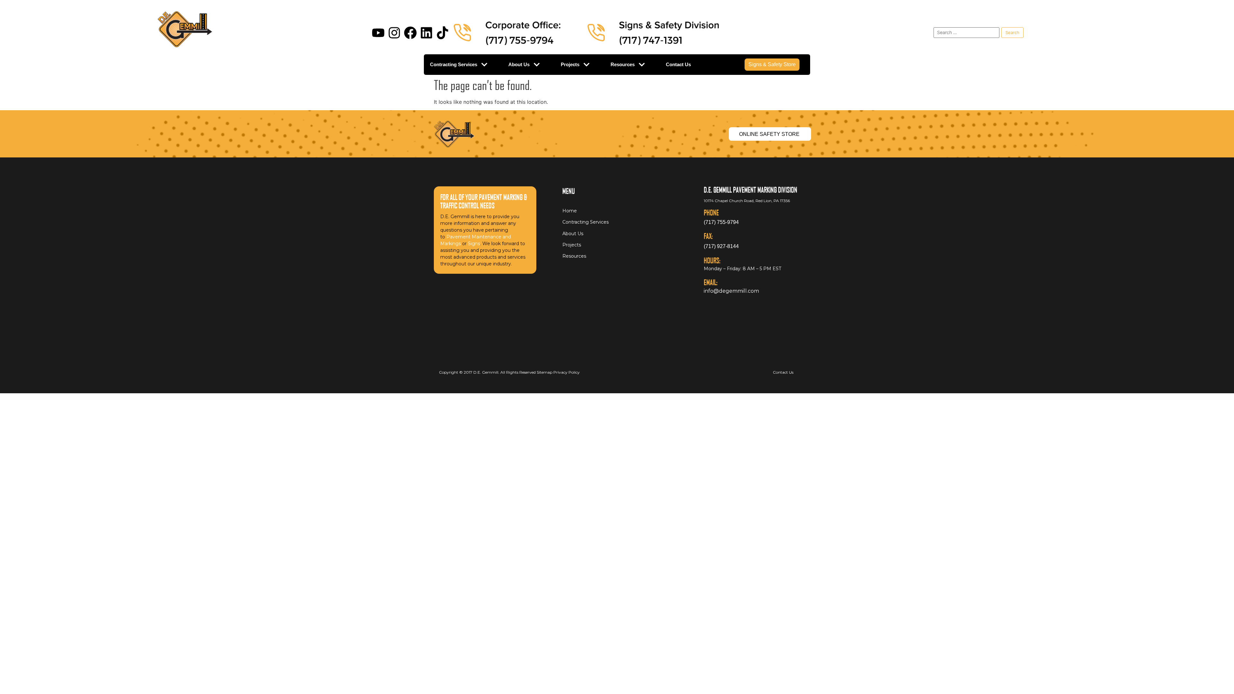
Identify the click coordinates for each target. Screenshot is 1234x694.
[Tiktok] (442, 33)
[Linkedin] (426, 33)
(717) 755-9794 (721, 222)
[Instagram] (394, 33)
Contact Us (678, 64)
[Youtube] (378, 33)
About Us (519, 64)
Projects (570, 64)
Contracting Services (453, 64)
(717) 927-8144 (721, 246)
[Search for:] (966, 32)
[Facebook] (410, 33)
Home (569, 211)
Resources (623, 64)
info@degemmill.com (731, 291)
